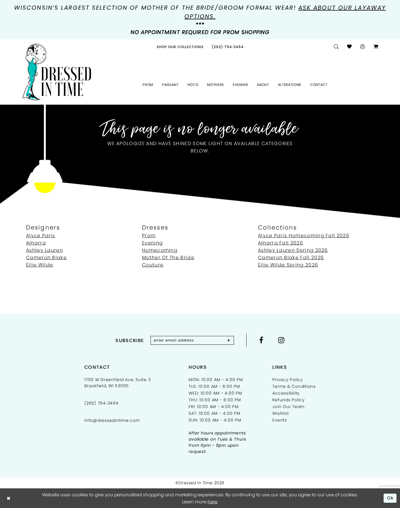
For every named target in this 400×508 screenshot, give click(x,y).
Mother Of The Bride (168, 257)
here (212, 502)
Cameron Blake (46, 257)
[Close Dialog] (9, 498)
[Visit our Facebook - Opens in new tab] (261, 340)
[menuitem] (180, 47)
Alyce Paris (40, 235)
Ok (390, 498)
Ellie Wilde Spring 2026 (288, 264)
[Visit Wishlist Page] (349, 46)
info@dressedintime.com (112, 420)
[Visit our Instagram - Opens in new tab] (281, 340)
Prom (148, 235)
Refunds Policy (288, 400)
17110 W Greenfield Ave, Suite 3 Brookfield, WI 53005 (117, 383)
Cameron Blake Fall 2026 (291, 257)
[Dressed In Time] (57, 72)
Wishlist (280, 413)
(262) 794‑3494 (101, 403)
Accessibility (286, 393)
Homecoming (159, 250)
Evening (152, 242)
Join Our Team (288, 407)
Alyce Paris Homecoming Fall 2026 (303, 235)
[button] (362, 46)
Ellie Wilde (39, 264)
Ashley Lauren (44, 250)
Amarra (36, 242)
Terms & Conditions (294, 386)
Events (279, 420)
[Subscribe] (229, 340)
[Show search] (336, 46)
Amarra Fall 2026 (280, 242)
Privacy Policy (287, 380)
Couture (152, 264)
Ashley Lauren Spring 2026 (293, 250)
